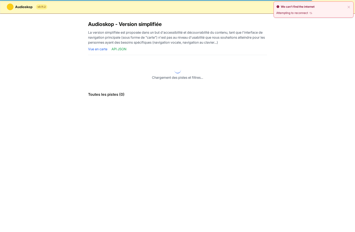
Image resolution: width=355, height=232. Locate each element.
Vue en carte (98, 49)
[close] (349, 6)
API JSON (118, 49)
